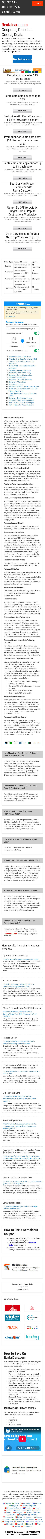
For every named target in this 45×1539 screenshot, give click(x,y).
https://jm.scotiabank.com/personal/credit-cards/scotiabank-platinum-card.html (19, 1042)
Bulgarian (14, 1505)
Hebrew (12, 1515)
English (8, 1503)
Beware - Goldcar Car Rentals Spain (17, 1177)
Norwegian (29, 1519)
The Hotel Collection (11, 980)
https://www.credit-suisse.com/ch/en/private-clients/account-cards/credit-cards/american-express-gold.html (19, 1126)
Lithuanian (18, 1519)
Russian (31, 1522)
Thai (38, 1524)
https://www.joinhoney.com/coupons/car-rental (20, 959)
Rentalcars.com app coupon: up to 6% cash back (23, 164)
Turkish (17, 1526)
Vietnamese (27, 1526)
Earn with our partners (12, 1203)
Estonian (27, 1510)
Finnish (37, 1510)
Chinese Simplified (29, 1505)
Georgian (18, 1512)
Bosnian (38, 1503)
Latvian (7, 1519)
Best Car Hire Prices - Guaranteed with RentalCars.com (22, 187)
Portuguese (8, 1522)
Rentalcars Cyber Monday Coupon (21, 400)
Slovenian (10, 1524)
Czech (37, 1508)
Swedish (30, 1524)
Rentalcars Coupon (16, 384)
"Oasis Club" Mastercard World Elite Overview (22, 1008)
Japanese (28, 1517)
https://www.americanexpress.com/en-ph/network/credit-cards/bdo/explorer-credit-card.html (19, 1098)
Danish (9, 1510)
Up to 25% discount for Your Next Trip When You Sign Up (22, 235)
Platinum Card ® (10, 1038)
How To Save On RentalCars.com (21, 405)
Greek (38, 1512)
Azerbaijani (27, 1503)
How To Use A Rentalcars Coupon (21, 402)
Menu (38, 3)
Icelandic (33, 1515)
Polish (39, 1519)
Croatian (28, 1508)
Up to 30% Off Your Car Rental (15, 955)
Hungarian (23, 1515)
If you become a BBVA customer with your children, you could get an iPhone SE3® (20, 1066)
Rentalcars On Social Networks (20, 379)
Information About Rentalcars (20, 357)
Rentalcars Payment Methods (20, 370)
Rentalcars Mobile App (17, 377)
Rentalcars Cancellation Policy (20, 373)
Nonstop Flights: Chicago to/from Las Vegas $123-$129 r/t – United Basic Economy (21, 1151)
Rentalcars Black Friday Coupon (20, 398)
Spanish (20, 1524)
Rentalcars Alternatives (17, 382)
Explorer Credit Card (11, 1093)
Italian (19, 1517)
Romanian (20, 1522)
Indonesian (9, 1517)
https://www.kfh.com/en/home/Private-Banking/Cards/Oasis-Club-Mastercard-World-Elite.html (20, 1014)
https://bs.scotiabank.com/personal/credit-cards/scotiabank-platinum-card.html (18, 985)
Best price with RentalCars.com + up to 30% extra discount (22, 118)
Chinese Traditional (13, 1508)
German (29, 1512)
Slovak (40, 1522)
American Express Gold (12, 1120)
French (8, 1512)
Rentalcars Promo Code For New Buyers (24, 386)
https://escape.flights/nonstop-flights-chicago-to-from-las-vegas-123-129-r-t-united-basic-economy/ (22, 1157)
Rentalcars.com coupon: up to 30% (22, 97)
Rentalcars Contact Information (20, 375)
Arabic (16, 1503)
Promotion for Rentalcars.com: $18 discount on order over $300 (22, 140)
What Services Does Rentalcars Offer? (23, 359)
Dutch (17, 1510)
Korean (39, 1517)
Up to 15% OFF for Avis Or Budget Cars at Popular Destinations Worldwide (22, 211)
